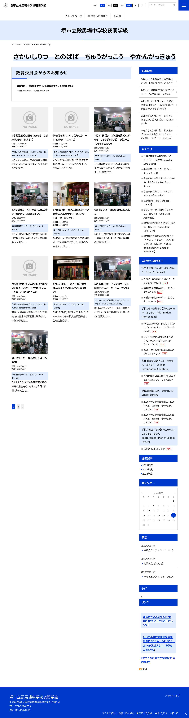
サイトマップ (173, 695)
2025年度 (147, 469)
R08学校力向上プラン (156, 448)
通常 (102, 5)
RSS (144, 669)
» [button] (22, 406)
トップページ (75, 16)
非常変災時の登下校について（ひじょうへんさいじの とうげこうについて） (159, 327)
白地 (109, 5)
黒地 (115, 5)
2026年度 (147, 465)
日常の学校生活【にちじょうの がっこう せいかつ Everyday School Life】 (158, 159)
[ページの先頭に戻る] (185, 714)
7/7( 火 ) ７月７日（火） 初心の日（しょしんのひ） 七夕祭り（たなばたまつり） (157, 119)
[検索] (173, 4)
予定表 (117, 16)
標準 (128, 5)
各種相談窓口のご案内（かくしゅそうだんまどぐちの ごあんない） (159, 379)
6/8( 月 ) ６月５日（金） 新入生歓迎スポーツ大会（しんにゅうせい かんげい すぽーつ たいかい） (157, 134)
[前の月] (141, 492)
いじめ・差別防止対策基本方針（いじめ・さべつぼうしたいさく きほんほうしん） (158, 340)
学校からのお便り (98, 16)
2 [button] (18, 406)
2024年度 (147, 473)
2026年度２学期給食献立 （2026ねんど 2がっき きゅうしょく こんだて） (158, 405)
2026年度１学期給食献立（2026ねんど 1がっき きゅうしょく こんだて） (158, 418)
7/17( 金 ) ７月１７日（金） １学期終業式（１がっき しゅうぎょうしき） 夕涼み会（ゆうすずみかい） (158, 104)
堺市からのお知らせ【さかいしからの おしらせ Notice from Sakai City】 (159, 226)
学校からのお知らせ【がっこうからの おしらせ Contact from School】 (159, 182)
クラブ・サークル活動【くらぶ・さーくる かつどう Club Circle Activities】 (159, 213)
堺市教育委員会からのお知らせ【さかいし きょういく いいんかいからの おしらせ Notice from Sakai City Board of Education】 (158, 243)
